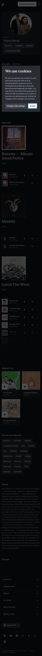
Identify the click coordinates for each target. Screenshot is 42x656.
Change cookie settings (16, 106)
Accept (32, 106)
